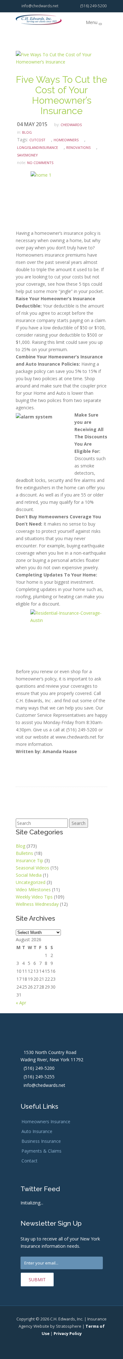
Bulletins (24, 853)
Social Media (29, 875)
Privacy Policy (68, 1333)
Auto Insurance (36, 1131)
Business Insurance (41, 1141)
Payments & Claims (41, 1151)
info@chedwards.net (39, 6)
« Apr (21, 1003)
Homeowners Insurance (45, 1121)
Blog (20, 846)
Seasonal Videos (32, 868)
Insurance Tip (29, 860)
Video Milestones (33, 890)
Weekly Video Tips (34, 897)
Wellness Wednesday (37, 904)
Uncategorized (30, 882)
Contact (29, 1161)
